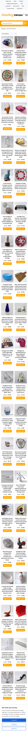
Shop (15, 1)
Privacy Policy (10, 8)
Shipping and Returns (12, 3)
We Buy (21, 1)
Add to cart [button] (7, 63)
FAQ (23, 6)
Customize (14, 724)
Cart (22, 3)
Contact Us (19, 8)
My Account (16, 6)
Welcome (8, 1)
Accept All (14, 720)
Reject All (14, 728)
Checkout (8, 6)
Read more (7, 129)
